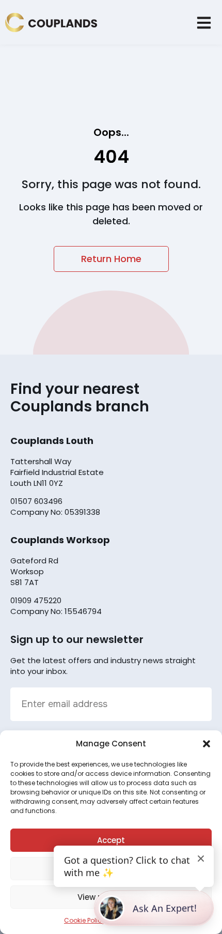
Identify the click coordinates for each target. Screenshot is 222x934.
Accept (111, 840)
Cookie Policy (84, 920)
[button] (206, 744)
